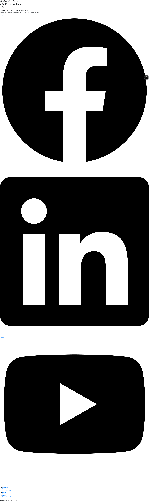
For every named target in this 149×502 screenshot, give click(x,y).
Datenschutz (5, 487)
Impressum (4, 488)
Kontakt (4, 486)
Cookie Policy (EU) (6, 490)
